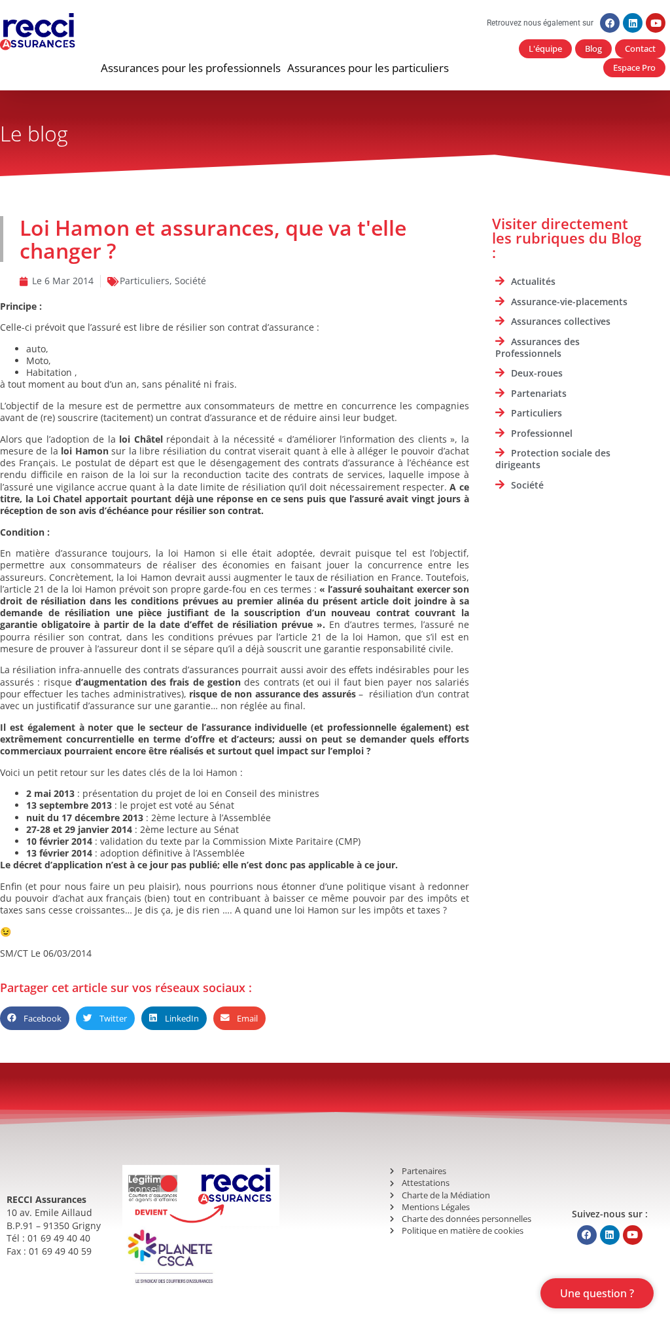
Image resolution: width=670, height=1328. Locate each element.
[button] (190, 68)
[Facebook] (610, 23)
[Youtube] (655, 23)
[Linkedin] (633, 23)
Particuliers (144, 280)
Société (190, 280)
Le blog (34, 133)
